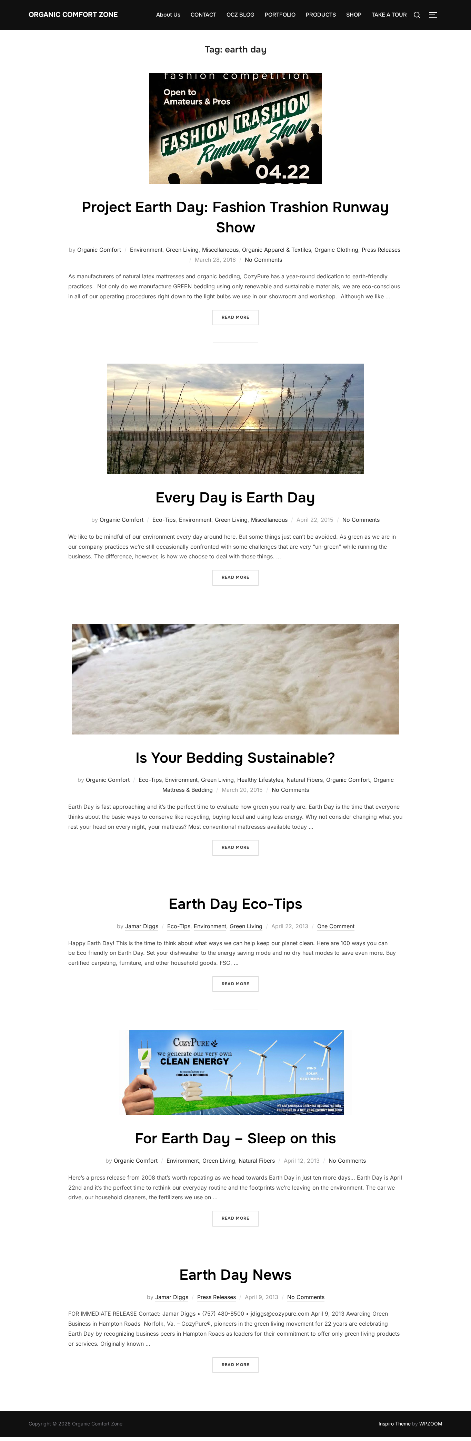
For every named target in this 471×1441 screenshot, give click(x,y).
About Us (168, 14)
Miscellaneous (220, 249)
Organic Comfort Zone (73, 14)
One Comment (335, 926)
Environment (146, 249)
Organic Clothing (336, 249)
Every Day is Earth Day (235, 497)
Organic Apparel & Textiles (276, 249)
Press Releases (381, 249)
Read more (240, 317)
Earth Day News (235, 1275)
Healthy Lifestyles (260, 779)
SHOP (353, 14)
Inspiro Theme (395, 1423)
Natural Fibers (305, 779)
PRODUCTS (321, 14)
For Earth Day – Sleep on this (235, 1138)
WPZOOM (430, 1423)
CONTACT (203, 14)
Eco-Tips (164, 519)
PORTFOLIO (280, 14)
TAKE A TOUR (389, 14)
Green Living (182, 249)
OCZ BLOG (240, 14)
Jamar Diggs (141, 926)
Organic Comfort (99, 249)
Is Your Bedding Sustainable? (235, 758)
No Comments (263, 259)
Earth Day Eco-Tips (235, 904)
